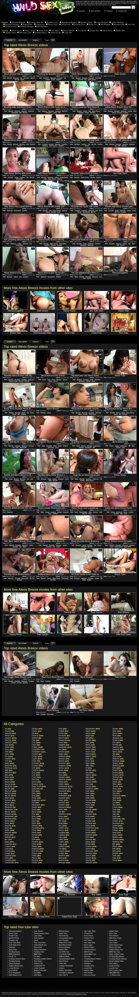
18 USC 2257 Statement (73, 994)
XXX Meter (37, 975)
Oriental (90, 779)
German (64, 752)
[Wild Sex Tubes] (32, 15)
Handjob (91, 78)
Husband (64, 798)
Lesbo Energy (113, 966)
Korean (63, 830)
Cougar (19, 682)
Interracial (83, 245)
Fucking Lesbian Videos (42, 959)
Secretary (91, 853)
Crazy (111, 546)
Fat (35, 837)
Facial (85, 243)
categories (122, 11)
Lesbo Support (38, 968)
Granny (64, 768)
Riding (90, 842)
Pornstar (59, 78)
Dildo (133, 243)
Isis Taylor (55, 31)
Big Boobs (19, 178)
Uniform (124, 414)
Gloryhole (64, 763)
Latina (55, 112)
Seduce (90, 856)
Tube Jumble (38, 938)
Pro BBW (36, 973)
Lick (62, 849)
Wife (50, 480)
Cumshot (58, 111)
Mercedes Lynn (25, 33)
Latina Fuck (65, 24)
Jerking (64, 819)
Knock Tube (12, 933)
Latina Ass (40, 24)
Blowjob (9, 78)
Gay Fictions (62, 961)
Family (36, 833)
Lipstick (63, 853)
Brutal (9, 835)
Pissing (90, 803)
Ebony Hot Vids (114, 947)
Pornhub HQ (62, 936)
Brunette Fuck (52, 22)
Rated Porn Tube (64, 943)
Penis (22, 79)
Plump (90, 805)
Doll (35, 803)
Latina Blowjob (102, 22)
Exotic (36, 823)
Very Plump (87, 973)
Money (90, 745)
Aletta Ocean (55, 33)
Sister (116, 731)
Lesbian (83, 144)
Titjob (116, 800)
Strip (116, 768)
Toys (89, 513)
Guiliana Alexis (41, 33)
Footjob (63, 731)
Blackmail (10, 807)
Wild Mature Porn (14, 975)
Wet (121, 513)
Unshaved (117, 823)
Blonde (9, 144)
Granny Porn (88, 961)
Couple (47, 79)
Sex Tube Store (89, 931)
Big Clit (9, 789)
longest (109, 11)
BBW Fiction (87, 952)
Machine (64, 856)
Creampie (38, 763)
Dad (35, 779)
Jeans (63, 816)
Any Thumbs (62, 940)
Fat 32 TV (11, 956)
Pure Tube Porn (39, 943)
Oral (89, 773)
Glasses (64, 761)
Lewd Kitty (87, 968)
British (9, 830)
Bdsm (9, 777)
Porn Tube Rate (13, 943)
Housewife (15, 112)
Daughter (37, 784)
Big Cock (26, 78)
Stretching (118, 766)
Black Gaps (87, 945)
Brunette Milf (119, 24)
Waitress (117, 837)
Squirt (116, 756)
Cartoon (10, 846)
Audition (61, 145)
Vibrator (117, 828)
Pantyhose (92, 789)
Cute (84, 278)
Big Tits (17, 79)
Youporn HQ (12, 940)
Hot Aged (86, 963)
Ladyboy (64, 835)
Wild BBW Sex (113, 973)
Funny (63, 743)
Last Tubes (37, 936)
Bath (49, 513)
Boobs (9, 821)
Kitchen (95, 512)
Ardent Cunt (37, 963)
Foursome (64, 736)
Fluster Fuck (12, 936)
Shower (59, 512)
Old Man (91, 770)
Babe (76, 276)
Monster (58, 379)
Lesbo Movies (13, 968)
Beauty (58, 79)
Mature (83, 445)
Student (117, 770)
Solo (100, 512)
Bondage (10, 819)
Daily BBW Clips (89, 954)
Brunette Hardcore (36, 22)
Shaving (90, 860)
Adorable (10, 733)
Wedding (117, 842)
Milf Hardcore (42, 27)
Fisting (36, 856)
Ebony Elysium (63, 947)
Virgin (116, 833)
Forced (63, 733)
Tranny (117, 807)
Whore (117, 846)
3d (8, 729)
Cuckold (37, 766)
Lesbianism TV (38, 966)
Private (90, 819)
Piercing (91, 800)
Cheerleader (11, 863)
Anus (9, 749)
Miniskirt (91, 740)
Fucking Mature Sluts (66, 959)
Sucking (25, 276)
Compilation (38, 752)
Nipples (91, 756)
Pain (89, 784)
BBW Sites (37, 954)
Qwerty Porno (13, 938)
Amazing (66, 512)
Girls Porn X (62, 975)
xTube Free (87, 933)
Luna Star (68, 33)
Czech (36, 777)
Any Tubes (87, 940)
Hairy (63, 775)
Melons (90, 733)
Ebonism (11, 947)
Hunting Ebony (13, 952)
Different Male (63, 956)
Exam (35, 821)
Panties (91, 786)
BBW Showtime (13, 954)
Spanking (117, 749)
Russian (91, 846)
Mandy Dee (120, 31)
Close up (118, 243)
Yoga (116, 858)
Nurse (90, 761)
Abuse (85, 994)
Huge (53, 379)
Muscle (90, 752)
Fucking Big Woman (115, 956)
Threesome (65, 578)
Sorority (116, 745)
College (37, 747)
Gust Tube (112, 940)
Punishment (92, 828)
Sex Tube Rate (88, 943)
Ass (85, 79)
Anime (9, 747)
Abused (9, 731)
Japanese (65, 814)
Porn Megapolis (13, 973)
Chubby (37, 729)
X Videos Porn (114, 975)
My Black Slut (38, 952)
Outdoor (16, 480)
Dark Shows (37, 931)
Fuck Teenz (37, 961)
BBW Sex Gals (113, 952)
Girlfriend (64, 756)
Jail (61, 812)
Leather (63, 842)
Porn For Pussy (88, 975)
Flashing (37, 860)
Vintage (117, 830)
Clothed (36, 738)
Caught (9, 853)
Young (55, 381)
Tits (21, 78)
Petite (90, 798)
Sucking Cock (79, 24)
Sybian (116, 782)
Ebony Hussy (63, 931)
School (65, 379)
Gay (62, 749)
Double (36, 807)
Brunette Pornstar (12, 24)
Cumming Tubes (64, 954)
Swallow (23, 414)
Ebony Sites (62, 950)
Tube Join (61, 963)
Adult (35, 940)
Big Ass (33, 78)
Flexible (37, 863)
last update (95, 11)
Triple (116, 809)
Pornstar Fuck (10, 27)
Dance (36, 782)
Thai (116, 793)
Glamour (64, 759)
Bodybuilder (11, 816)
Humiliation (65, 796)
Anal (9, 745)
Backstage (11, 768)
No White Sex (63, 952)
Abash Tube (112, 931)
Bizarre (9, 803)
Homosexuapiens (14, 931)
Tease (116, 789)
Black (24, 546)
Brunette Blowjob (18, 22)
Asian (9, 754)
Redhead (91, 835)
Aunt (8, 761)
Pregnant (91, 814)
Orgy (123, 447)
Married (63, 860)
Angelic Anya (10, 33)
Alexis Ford (43, 31)
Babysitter (10, 766)
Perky (90, 796)
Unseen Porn (88, 938)
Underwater (118, 819)
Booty (19, 145)
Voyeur (117, 835)
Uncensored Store (64, 938)
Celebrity (10, 856)
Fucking (125, 112)
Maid (62, 858)
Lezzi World (12, 970)
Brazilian (10, 826)
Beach (47, 512)
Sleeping (117, 738)
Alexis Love (16, 31)
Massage (64, 863)
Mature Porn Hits (39, 970)
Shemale (91, 863)
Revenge (91, 839)
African (9, 736)
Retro (90, 837)
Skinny (117, 733)
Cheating (61, 479)
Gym (62, 773)
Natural (91, 754)
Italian (63, 809)
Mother (118, 447)
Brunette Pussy (86, 22)
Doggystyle (17, 210)
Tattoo (87, 112)
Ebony (36, 812)
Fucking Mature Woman (117, 959)
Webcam (118, 839)
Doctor (116, 414)
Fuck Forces (87, 936)
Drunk (36, 809)
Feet (20, 276)
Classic (36, 731)
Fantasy (81, 447)
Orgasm (91, 775)
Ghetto (63, 754)
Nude (90, 759)
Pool (89, 807)
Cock (58, 212)
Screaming (91, 851)
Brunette (16, 78)
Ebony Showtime (39, 950)
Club (35, 740)
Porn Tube (112, 933)
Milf (20, 112)
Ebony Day (37, 947)
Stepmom (117, 759)
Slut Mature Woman (65, 973)
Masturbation (64, 177)
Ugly (115, 814)
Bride (8, 828)
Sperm (117, 752)
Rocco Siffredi (68, 31)
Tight (116, 798)
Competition (38, 749)
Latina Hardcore (117, 22)
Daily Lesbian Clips (115, 954)
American (10, 743)
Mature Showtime (64, 970)
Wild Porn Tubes (114, 938)
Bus (8, 839)
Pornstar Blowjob (26, 27)
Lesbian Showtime (65, 966)
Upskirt (88, 381)
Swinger (117, 779)
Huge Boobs (27, 24)
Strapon (117, 763)
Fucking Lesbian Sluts (16, 959)
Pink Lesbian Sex (114, 970)
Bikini (9, 798)
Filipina (36, 846)
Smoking (117, 740)
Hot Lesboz (112, 963)
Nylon (90, 763)
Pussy (53, 79)
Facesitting (38, 828)
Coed (36, 745)
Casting (9, 851)
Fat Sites (36, 956)
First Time (37, 851)
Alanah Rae (94, 31)
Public (90, 826)
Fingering (50, 177)
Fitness (36, 858)
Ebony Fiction (88, 947)
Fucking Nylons (13, 961)
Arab (8, 752)
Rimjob (90, 844)
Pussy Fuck (53, 24)
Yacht (116, 856)
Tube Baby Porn (14, 945)
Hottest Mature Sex (15, 966)
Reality (89, 579)
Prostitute (91, 823)
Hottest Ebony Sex (115, 950)
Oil (88, 768)
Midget (90, 736)
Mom (133, 445)
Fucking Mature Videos (91, 959)
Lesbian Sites (88, 966)
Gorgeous (51, 447)
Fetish (36, 844)
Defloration (37, 789)
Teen (48, 379)
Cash (9, 849)
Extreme (37, 826)
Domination (96, 445)
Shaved (81, 112)
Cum (36, 768)
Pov (89, 812)
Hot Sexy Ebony (89, 950)
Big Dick (53, 579)
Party (90, 791)
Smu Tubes (112, 943)
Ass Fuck (131, 24)
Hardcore (53, 78)
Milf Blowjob (105, 24)
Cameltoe (10, 844)
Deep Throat (92, 79)
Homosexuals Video (40, 933)
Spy (115, 754)
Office (84, 579)
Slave (116, 736)
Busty (117, 210)
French (63, 738)
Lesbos (60, 968)
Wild (116, 851)
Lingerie (64, 851)
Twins (116, 812)
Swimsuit (117, 777)
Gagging (64, 745)
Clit (35, 733)
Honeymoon (64, 789)
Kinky (63, 823)
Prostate (90, 821)
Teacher (83, 546)
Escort (36, 819)
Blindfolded (11, 809)
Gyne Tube (62, 933)
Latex (63, 837)
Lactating (64, 833)
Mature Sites (87, 970)
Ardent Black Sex (39, 945)
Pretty (90, 816)
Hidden (64, 784)
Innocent (64, 803)
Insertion (64, 805)
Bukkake (10, 837)
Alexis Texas (30, 31)
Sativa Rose (107, 31)
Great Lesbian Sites (115, 961)
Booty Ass (93, 24)
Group (111, 445)
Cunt (100, 276)
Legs (63, 844)
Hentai (63, 782)
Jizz (62, 821)
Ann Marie (82, 31)
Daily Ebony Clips (114, 945)
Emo (35, 814)
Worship (117, 853)
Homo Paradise (13, 963)
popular (81, 11)
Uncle (116, 816)
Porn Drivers (113, 936)
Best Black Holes (64, 945)
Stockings (82, 381)
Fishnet (36, 853)
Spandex (117, 747)
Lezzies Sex (112, 968)
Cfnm (9, 858)
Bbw (9, 775)
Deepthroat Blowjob (69, 22)
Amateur (44, 144)
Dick (36, 791)
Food (62, 729)
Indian (63, 800)
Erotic (36, 816)
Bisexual (10, 800)
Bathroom (10, 773)
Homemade (65, 786)
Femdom (37, 842)
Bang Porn (12, 950)
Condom (36, 754)
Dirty (17, 447)
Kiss (62, 826)
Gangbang (123, 445)
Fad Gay (86, 956)
